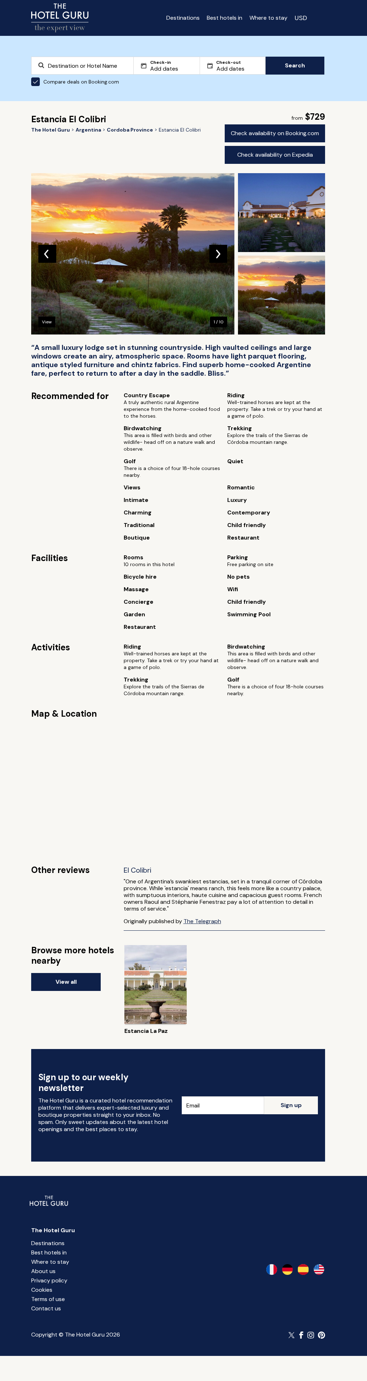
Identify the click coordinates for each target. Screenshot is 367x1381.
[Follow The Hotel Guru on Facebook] (301, 1335)
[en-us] (319, 1269)
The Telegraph (202, 921)
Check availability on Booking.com (275, 133)
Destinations (183, 18)
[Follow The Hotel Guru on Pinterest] (321, 1335)
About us (43, 1271)
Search (295, 65)
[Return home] (60, 18)
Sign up (291, 1105)
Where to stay (268, 18)
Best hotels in (224, 18)
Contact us (46, 1308)
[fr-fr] (272, 1269)
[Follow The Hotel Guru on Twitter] (292, 1335)
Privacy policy (49, 1280)
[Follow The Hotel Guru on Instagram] (310, 1335)
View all (66, 982)
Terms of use (48, 1299)
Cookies (41, 1290)
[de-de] (287, 1269)
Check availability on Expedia (275, 154)
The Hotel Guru (53, 1230)
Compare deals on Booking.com (81, 82)
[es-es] (303, 1269)
